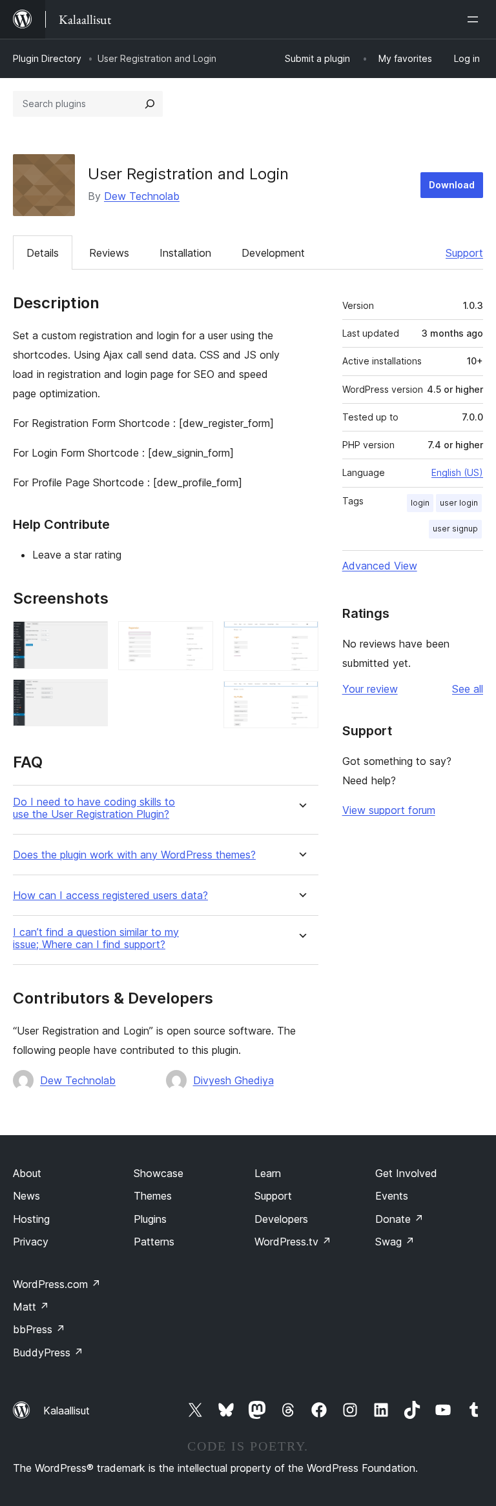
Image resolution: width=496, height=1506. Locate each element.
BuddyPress (48, 1352)
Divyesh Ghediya (233, 1080)
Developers (281, 1219)
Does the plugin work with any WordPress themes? (134, 855)
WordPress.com (57, 1284)
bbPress (39, 1329)
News (26, 1195)
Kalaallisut (66, 1410)
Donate (399, 1219)
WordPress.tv (292, 1241)
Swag (395, 1241)
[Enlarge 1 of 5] (90, 638)
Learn (267, 1173)
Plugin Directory (47, 58)
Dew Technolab (142, 196)
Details (42, 252)
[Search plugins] (150, 104)
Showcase (158, 1173)
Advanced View (379, 565)
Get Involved (406, 1173)
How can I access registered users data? (110, 895)
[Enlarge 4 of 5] (300, 638)
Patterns (154, 1241)
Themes (153, 1195)
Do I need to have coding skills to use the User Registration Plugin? (94, 808)
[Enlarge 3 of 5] (195, 638)
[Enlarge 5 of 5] (300, 698)
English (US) (457, 472)
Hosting (31, 1219)
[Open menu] (475, 19)
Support (464, 252)
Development (273, 252)
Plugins (150, 1219)
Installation (185, 252)
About (27, 1173)
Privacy (30, 1241)
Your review (370, 688)
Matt (31, 1306)
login (420, 503)
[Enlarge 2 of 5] (90, 696)
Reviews (109, 252)
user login (459, 503)
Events (391, 1195)
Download (452, 184)
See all (467, 688)
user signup (455, 528)
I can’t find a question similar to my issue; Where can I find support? (96, 938)
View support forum (388, 810)
